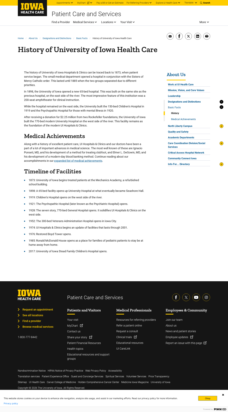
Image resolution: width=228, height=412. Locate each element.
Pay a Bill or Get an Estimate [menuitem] (109, 3)
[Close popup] (223, 395)
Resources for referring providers (136, 319)
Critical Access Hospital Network (186, 152)
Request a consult (127, 331)
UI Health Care (37, 382)
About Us (33, 38)
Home (21, 38)
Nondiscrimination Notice (32, 370)
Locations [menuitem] (107, 22)
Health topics (75, 348)
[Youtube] (196, 297)
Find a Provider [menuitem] (61, 22)
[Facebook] (176, 297)
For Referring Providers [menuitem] (138, 3)
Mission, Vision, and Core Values (186, 90)
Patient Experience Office (55, 376)
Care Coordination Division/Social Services (186, 145)
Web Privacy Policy (95, 370)
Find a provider (31, 321)
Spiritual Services (114, 376)
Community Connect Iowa (182, 158)
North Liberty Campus (180, 126)
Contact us (73, 331)
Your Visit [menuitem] (126, 22)
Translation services (29, 376)
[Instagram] (206, 297)
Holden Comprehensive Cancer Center (98, 382)
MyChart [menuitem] (81, 3)
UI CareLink (123, 348)
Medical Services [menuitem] (83, 22)
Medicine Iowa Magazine (135, 382)
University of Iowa (160, 382)
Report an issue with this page (184, 343)
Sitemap (22, 382)
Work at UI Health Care (181, 84)
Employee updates (177, 337)
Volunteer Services (136, 376)
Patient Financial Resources (84, 343)
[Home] (32, 8)
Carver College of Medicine (61, 382)
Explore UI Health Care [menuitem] (166, 3)
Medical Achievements (183, 119)
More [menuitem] (202, 22)
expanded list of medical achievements (78, 160)
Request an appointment (37, 309)
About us (171, 325)
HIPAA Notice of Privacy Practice (65, 370)
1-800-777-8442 (27, 337)
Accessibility (115, 370)
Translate (188, 2)
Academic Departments (181, 137)
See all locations (32, 315)
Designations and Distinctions (57, 38)
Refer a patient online (129, 325)
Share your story (77, 337)
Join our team (174, 319)
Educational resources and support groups (88, 356)
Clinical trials (124, 337)
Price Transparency (158, 376)
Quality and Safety (178, 131)
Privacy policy (11, 403)
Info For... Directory (179, 164)
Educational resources (129, 342)
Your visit (72, 319)
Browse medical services (37, 326)
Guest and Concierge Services (87, 376)
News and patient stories (181, 331)
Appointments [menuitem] (63, 3)
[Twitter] (186, 297)
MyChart (72, 325)
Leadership (174, 96)
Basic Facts (81, 38)
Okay (207, 398)
